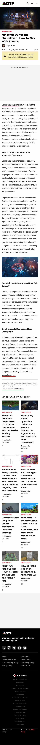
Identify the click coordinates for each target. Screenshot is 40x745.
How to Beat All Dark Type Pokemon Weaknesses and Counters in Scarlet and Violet (29, 478)
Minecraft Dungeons (10, 105)
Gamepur (20, 685)
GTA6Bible (20, 724)
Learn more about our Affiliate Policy (13, 389)
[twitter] (14, 648)
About (4, 657)
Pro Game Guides (20, 679)
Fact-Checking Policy (10, 663)
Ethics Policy (25, 660)
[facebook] (19, 648)
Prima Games (20, 691)
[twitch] (9, 648)
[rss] (4, 648)
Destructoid (20, 700)
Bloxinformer (20, 721)
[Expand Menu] (32, 3)
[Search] (27, 3)
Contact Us (25, 657)
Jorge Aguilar (6, 440)
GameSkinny (20, 706)
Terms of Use (26, 666)
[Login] (36, 3)
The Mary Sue (20, 712)
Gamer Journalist (20, 703)
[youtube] (25, 648)
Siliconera (20, 694)
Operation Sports (20, 709)
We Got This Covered (20, 697)
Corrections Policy (9, 660)
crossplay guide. (9, 375)
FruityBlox (20, 718)
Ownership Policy (27, 663)
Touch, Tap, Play (20, 715)
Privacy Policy (7, 666)
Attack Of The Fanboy (20, 688)
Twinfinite (20, 682)
